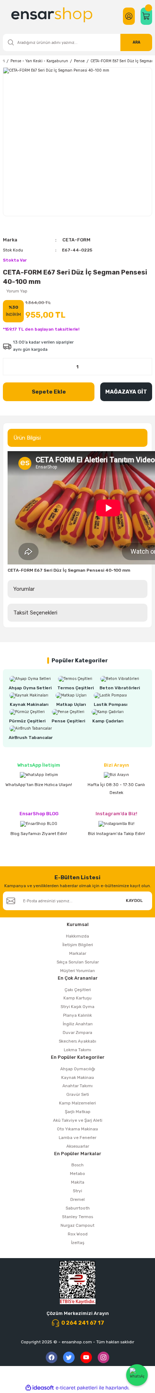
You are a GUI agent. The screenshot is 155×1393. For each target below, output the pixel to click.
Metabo (77, 1173)
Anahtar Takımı (77, 1085)
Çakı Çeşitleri (78, 989)
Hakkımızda (77, 936)
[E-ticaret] (77, 1387)
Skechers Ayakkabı (77, 1041)
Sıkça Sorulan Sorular (78, 962)
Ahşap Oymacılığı (77, 1068)
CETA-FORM (76, 239)
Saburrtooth (78, 1208)
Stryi (77, 1190)
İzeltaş (77, 1242)
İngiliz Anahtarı (78, 1023)
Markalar (77, 953)
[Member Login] (128, 16)
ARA (136, 42)
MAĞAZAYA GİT (126, 392)
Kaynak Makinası (77, 1077)
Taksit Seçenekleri (35, 612)
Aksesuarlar (77, 1146)
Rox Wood (78, 1234)
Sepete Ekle (49, 392)
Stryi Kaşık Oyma (77, 1006)
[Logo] (53, 16)
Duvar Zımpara (77, 1032)
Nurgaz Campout (77, 1225)
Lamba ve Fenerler (77, 1137)
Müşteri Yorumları (77, 970)
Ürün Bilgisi (27, 438)
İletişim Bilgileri (77, 944)
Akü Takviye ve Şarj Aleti (77, 1120)
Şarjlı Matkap (77, 1111)
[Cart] (146, 16)
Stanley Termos (77, 1216)
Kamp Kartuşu (77, 997)
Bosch (77, 1164)
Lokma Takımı (77, 1049)
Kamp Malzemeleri (77, 1103)
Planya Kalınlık (77, 1015)
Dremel (77, 1199)
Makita (77, 1182)
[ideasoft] (39, 1388)
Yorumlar (24, 589)
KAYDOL (134, 900)
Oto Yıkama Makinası (77, 1128)
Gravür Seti (77, 1094)
